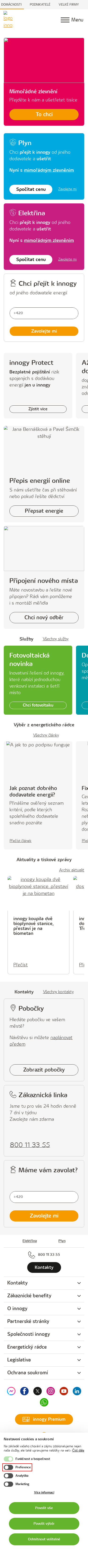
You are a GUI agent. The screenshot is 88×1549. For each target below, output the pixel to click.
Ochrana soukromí (27, 1373)
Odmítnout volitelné (44, 1539)
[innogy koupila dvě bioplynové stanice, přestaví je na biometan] (38, 893)
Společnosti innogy (28, 1334)
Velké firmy (69, 5)
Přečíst (20, 965)
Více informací (44, 1492)
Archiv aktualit (71, 870)
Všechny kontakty (58, 992)
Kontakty (17, 1283)
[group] (44, 1283)
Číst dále (78, 1450)
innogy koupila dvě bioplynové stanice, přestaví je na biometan (33, 926)
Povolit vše (44, 1508)
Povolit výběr (44, 1523)
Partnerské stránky (28, 1321)
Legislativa (19, 1360)
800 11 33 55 (49, 1255)
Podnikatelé (40, 5)
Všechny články (46, 735)
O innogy (17, 1308)
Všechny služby (56, 639)
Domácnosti (11, 5)
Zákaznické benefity (29, 1296)
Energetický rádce (27, 1347)
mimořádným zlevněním (49, 170)
